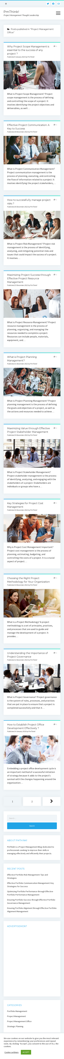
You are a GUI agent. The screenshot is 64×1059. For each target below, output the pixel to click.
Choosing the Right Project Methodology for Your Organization (32, 603)
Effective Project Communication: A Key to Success (32, 150)
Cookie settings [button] (11, 1052)
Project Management (16, 1016)
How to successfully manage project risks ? (32, 225)
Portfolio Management (17, 1011)
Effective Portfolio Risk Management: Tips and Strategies (27, 876)
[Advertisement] (32, 963)
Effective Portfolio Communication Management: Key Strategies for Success (30, 885)
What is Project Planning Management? (32, 382)
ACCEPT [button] (26, 1052)
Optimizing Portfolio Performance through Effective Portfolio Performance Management (30, 893)
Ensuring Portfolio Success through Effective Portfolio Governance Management (31, 901)
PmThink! (11, 12)
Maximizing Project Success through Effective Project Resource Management (29, 278)
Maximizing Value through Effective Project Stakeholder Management (32, 453)
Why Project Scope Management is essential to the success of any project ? (28, 50)
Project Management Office (19, 1021)
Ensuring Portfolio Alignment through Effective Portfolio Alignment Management (32, 910)
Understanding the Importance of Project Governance (32, 678)
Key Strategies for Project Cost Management (32, 528)
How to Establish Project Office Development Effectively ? (32, 749)
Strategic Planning (15, 1026)
